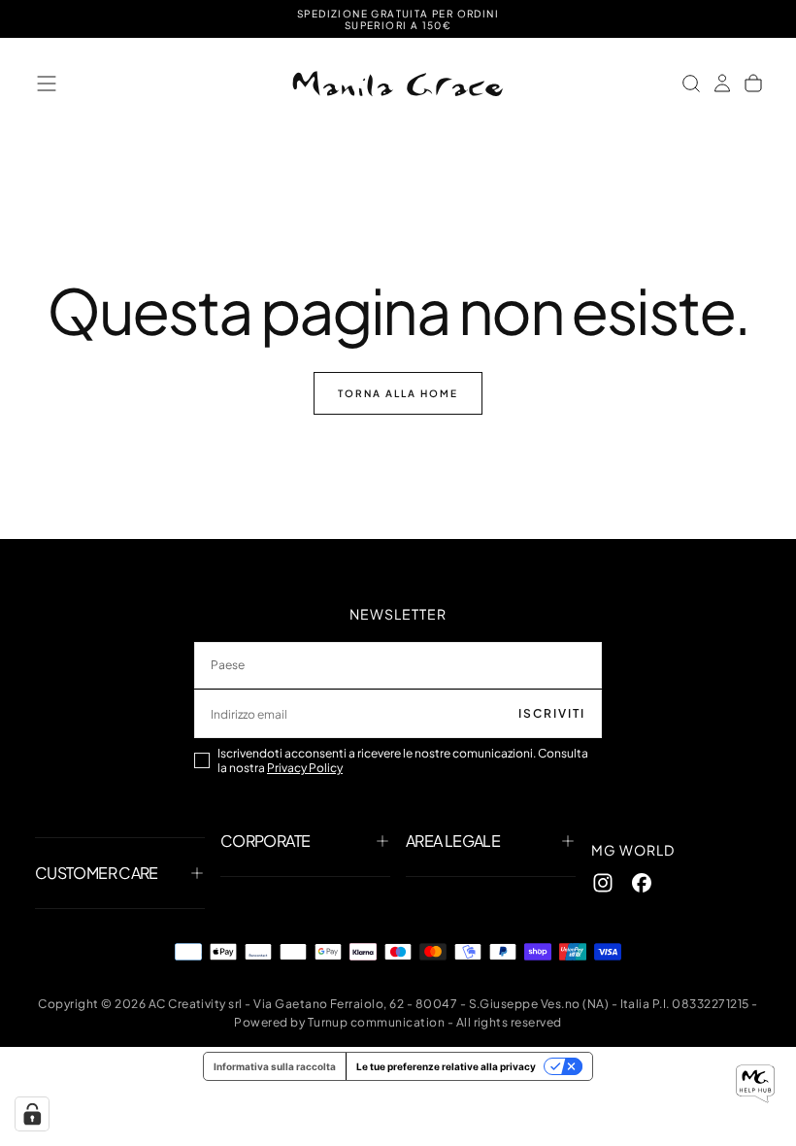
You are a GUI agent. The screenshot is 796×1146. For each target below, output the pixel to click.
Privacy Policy (305, 767)
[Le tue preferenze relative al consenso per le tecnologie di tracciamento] (32, 1113)
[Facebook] (641, 882)
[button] (46, 83)
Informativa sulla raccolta (275, 1066)
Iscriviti (551, 713)
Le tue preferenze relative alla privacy (446, 1066)
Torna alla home (398, 393)
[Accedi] (722, 83)
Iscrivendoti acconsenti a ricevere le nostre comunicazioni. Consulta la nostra (402, 760)
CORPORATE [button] (265, 840)
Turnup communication (377, 1022)
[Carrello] (753, 83)
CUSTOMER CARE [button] (96, 872)
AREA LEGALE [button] (453, 840)
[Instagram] (602, 882)
